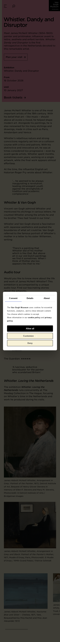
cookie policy (34, 317)
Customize (28, 336)
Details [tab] (30, 298)
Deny (30, 343)
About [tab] (47, 298)
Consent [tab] (13, 298)
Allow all (30, 328)
